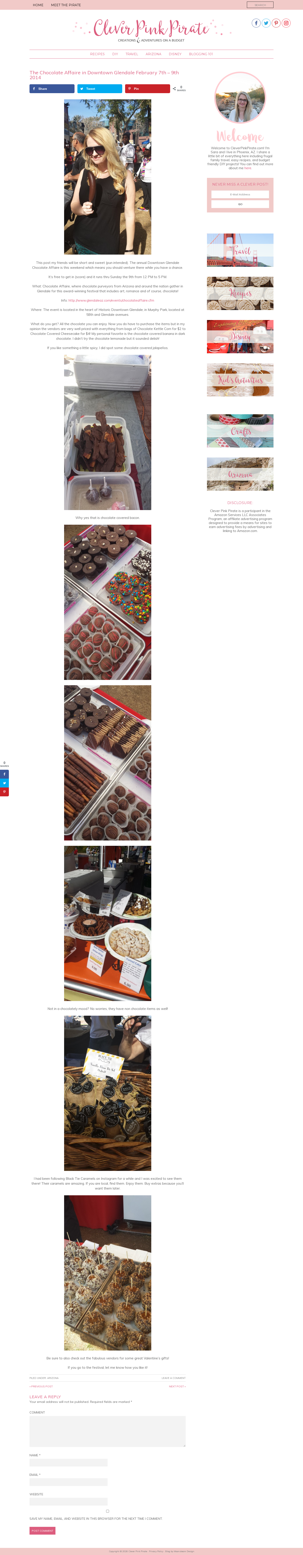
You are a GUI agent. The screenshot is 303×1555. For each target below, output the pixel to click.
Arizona (53, 1378)
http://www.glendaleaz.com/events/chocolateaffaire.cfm (111, 300)
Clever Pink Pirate (151, 30)
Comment (37, 1412)
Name (35, 1455)
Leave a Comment (174, 1378)
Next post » (177, 1386)
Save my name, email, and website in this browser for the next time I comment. (96, 1519)
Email (35, 1475)
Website (36, 1494)
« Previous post (41, 1386)
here (247, 168)
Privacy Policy (156, 1551)
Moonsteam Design (184, 1551)
